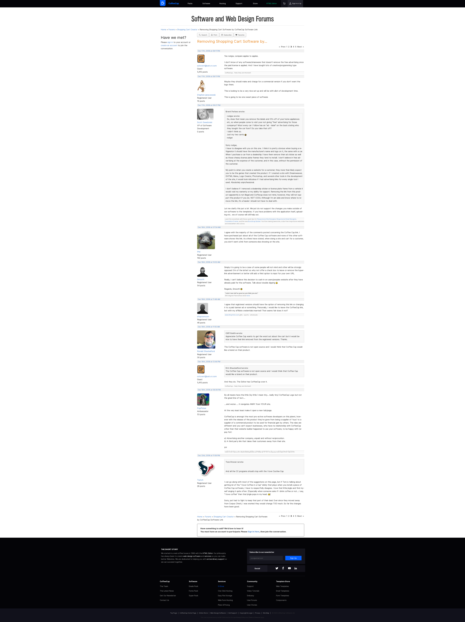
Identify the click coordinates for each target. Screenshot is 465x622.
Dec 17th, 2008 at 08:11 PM (209, 51)
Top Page (173, 613)
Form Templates (282, 596)
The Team (164, 586)
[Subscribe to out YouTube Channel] (289, 568)
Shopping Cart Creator (187, 29)
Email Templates (282, 591)
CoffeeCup (165, 581)
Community (252, 581)
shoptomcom (203, 316)
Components (281, 600)
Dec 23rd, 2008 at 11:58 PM (209, 455)
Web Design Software (218, 613)
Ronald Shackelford (206, 351)
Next (299, 46)
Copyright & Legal (246, 613)
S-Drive (221, 586)
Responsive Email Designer (286, 219)
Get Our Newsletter (168, 596)
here (248, 296)
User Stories (252, 605)
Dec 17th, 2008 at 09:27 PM (209, 105)
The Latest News (167, 591)
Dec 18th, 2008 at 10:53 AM (209, 262)
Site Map (266, 613)
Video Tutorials (253, 591)
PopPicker (201, 408)
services (208, 556)
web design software (192, 556)
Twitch (200, 480)
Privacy (257, 613)
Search (204, 35)
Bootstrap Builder (254, 221)
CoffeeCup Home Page (188, 613)
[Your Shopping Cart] (284, 3)
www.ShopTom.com (232, 315)
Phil (198, 252)
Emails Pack (193, 586)
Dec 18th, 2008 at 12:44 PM (209, 362)
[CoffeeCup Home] (174, 3)
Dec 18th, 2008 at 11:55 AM (209, 327)
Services (222, 581)
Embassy (250, 596)
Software (206, 3)
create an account (169, 45)
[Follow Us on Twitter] (277, 568)
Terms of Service (254, 617)
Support (239, 3)
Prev (283, 46)
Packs (190, 3)
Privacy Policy (241, 617)
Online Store (203, 613)
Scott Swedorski (204, 122)
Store (255, 3)
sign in (170, 42)
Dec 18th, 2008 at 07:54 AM (209, 227)
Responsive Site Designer (266, 219)
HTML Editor (271, 3)
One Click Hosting (225, 591)
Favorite (240, 35)
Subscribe (227, 35)
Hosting (222, 3)
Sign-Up (293, 558)
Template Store (283, 581)
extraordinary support (216, 559)
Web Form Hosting (225, 600)
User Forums (252, 600)
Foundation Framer (231, 221)
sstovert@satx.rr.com (207, 65)
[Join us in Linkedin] (296, 568)
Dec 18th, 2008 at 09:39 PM (209, 390)
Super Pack (193, 596)
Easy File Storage (225, 596)
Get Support (232, 613)
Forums (171, 29)
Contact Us (164, 600)
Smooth (200, 279)
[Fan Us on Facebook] (283, 568)
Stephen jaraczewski (206, 95)
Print (215, 35)
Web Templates (282, 586)
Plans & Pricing (224, 605)
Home (163, 29)
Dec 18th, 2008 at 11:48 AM (209, 299)
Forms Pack (193, 591)
